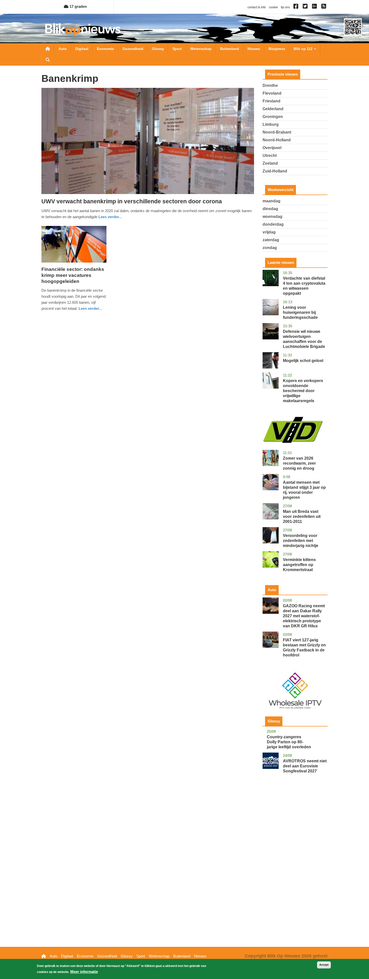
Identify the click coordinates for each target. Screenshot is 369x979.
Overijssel (272, 148)
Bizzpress (277, 49)
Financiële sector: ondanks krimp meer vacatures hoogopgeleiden (72, 275)
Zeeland (270, 163)
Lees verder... (110, 217)
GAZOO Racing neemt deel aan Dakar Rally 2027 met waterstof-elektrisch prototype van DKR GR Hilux (304, 616)
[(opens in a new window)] (296, 7)
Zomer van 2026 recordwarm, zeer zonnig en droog (299, 463)
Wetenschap (201, 49)
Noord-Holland (277, 140)
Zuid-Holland (275, 171)
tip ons (285, 7)
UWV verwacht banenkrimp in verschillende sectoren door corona (131, 201)
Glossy (158, 49)
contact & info (257, 7)
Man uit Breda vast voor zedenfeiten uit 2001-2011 (302, 516)
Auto (62, 49)
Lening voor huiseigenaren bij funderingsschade (300, 312)
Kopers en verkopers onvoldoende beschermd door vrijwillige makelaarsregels (303, 391)
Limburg (271, 124)
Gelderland (273, 109)
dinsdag (270, 209)
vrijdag (269, 232)
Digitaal (81, 49)
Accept (324, 964)
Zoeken (48, 59)
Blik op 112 (304, 49)
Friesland (271, 101)
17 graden (78, 6)
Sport (177, 49)
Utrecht (270, 155)
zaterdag (271, 240)
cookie (273, 7)
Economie (105, 49)
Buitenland (229, 49)
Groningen (273, 116)
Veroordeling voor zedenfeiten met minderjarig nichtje (300, 540)
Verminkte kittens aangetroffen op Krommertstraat (299, 565)
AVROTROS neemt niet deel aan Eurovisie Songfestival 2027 (305, 766)
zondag (270, 248)
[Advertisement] (295, 867)
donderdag (273, 224)
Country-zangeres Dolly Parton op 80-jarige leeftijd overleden (289, 742)
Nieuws (254, 49)
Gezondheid (132, 49)
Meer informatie (84, 971)
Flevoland (272, 93)
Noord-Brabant (277, 132)
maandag (271, 201)
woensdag (272, 216)
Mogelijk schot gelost (303, 360)
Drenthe (270, 85)
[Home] (82, 29)
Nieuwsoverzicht (47, 48)
